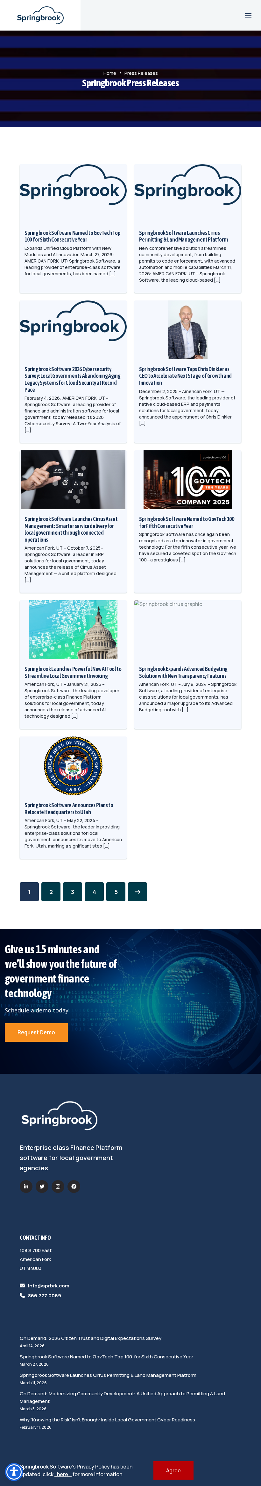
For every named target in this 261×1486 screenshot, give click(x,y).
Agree (173, 1470)
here (63, 1474)
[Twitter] (42, 1186)
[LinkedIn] (26, 1186)
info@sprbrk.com (48, 1285)
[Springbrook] (40, 15)
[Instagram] (58, 1186)
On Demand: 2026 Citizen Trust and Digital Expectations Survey (90, 1338)
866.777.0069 (44, 1295)
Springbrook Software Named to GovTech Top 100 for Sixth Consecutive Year (106, 1356)
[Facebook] (73, 1186)
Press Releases (141, 73)
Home (109, 73)
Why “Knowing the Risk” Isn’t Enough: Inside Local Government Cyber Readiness (107, 1419)
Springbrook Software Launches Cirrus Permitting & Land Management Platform (108, 1375)
